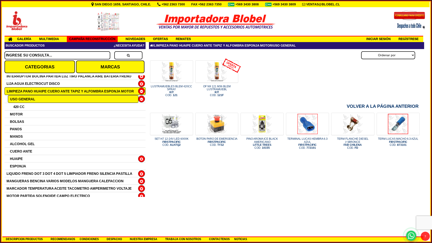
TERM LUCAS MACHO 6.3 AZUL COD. (398, 141)
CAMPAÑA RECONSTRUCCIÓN (92, 39)
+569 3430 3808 (247, 4)
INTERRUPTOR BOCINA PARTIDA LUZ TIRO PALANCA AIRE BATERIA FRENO (69, 76)
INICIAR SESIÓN (378, 39)
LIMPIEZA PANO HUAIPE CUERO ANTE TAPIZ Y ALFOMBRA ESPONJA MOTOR (70, 91)
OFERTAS (160, 39)
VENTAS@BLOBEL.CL (323, 4)
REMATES (183, 39)
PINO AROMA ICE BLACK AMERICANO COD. (262, 143)
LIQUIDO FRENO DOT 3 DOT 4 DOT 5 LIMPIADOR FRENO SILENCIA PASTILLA (69, 174)
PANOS (16, 129)
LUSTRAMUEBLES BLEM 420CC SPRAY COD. (171, 91)
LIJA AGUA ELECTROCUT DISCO (33, 84)
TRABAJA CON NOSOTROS (183, 239)
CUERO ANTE (21, 151)
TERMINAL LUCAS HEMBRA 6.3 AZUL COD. (307, 143)
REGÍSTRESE (408, 39)
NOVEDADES (135, 39)
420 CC (19, 107)
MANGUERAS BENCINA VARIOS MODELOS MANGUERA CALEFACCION (65, 181)
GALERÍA (24, 39)
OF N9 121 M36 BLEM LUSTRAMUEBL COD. (217, 91)
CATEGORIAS (39, 66)
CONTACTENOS (219, 239)
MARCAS (110, 66)
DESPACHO (114, 239)
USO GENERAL (22, 99)
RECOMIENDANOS (63, 239)
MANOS (16, 136)
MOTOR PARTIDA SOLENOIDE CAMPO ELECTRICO (48, 196)
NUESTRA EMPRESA (143, 239)
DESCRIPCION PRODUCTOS (24, 239)
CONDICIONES (89, 239)
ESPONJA (18, 166)
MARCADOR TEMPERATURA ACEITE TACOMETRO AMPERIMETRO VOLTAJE (69, 188)
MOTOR (16, 114)
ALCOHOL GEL (22, 144)
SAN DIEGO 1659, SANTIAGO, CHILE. (123, 4)
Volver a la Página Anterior (382, 106)
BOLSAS (17, 122)
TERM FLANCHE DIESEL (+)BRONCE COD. (353, 143)
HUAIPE (16, 159)
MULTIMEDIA (49, 39)
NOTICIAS (240, 239)
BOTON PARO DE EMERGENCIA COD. (216, 141)
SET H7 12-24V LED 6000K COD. (172, 141)
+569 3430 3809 (284, 4)
